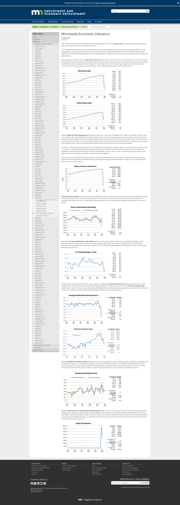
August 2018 (38, 268)
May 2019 (38, 247)
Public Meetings (66, 470)
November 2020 (40, 185)
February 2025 (39, 63)
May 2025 (38, 56)
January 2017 (39, 314)
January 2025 (39, 65)
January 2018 (39, 285)
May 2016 (38, 333)
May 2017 (38, 304)
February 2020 (39, 225)
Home (34, 26)
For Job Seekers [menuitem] (38, 22)
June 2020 (84, 26)
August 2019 (38, 240)
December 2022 (40, 125)
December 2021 (40, 154)
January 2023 (39, 123)
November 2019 (40, 232)
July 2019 (38, 242)
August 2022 (38, 135)
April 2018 (38, 278)
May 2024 (38, 85)
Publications (54, 26)
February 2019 (39, 254)
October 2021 (39, 159)
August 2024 (38, 77)
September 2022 (40, 133)
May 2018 (38, 275)
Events (64, 464)
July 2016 (38, 328)
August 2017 (38, 297)
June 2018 (38, 273)
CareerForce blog (97, 470)
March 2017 (38, 309)
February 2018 (39, 283)
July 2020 (38, 195)
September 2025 (40, 46)
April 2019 (38, 249)
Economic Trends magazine (39, 466)
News (34, 37)
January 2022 (39, 152)
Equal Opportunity (127, 474)
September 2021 (40, 161)
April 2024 (38, 87)
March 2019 (38, 251)
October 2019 (39, 235)
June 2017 (38, 302)
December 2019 (40, 230)
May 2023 (38, 113)
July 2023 (38, 109)
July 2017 (38, 299)
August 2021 (38, 164)
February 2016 (39, 340)
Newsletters (37, 347)
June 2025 (38, 53)
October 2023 (39, 101)
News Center (44, 26)
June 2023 (38, 111)
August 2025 (38, 49)
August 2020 (38, 193)
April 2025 (38, 58)
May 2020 (38, 218)
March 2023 (38, 118)
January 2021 (39, 181)
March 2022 (38, 147)
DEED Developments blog (99, 468)
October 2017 (39, 292)
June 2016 (38, 331)
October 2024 (39, 73)
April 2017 (38, 307)
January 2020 (39, 228)
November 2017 (40, 290)
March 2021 (38, 176)
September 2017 (40, 295)
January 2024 (39, 94)
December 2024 (40, 68)
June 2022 (38, 140)
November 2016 (40, 319)
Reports (34, 474)
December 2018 (40, 259)
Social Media (36, 39)
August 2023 (38, 106)
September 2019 (40, 237)
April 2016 (38, 335)
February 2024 (39, 92)
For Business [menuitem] (53, 22)
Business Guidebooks (37, 470)
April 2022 (38, 145)
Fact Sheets (35, 472)
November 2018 (40, 261)
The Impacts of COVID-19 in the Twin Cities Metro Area (46, 200)
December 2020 (40, 183)
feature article (117, 44)
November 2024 (40, 70)
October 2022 (39, 130)
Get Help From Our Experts (130, 468)
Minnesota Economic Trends (42, 345)
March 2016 (38, 338)
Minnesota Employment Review (69, 26)
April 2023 (38, 116)
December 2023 (40, 97)
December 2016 (40, 316)
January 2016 (39, 343)
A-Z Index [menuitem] (98, 22)
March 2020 (38, 223)
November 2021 (40, 157)
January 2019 (39, 256)
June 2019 (38, 244)
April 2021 (38, 173)
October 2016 (39, 321)
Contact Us (126, 464)
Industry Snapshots (41, 204)
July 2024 (38, 80)
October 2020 (39, 188)
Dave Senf (66, 38)
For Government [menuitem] (67, 22)
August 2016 (38, 326)
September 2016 (40, 323)
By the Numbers (41, 206)
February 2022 (39, 149)
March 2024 (38, 89)
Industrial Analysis (41, 208)
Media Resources (38, 350)
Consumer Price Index (42, 216)
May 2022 (38, 142)
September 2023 (40, 104)
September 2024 (40, 75)
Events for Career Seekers (69, 466)
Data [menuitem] (89, 22)
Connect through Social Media (130, 470)
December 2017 (40, 287)
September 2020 (40, 190)
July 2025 (38, 51)
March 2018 (38, 280)
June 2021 (38, 169)
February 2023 (39, 121)
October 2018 (39, 263)
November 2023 (40, 99)
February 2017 (39, 311)
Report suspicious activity (105, 3)
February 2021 (39, 178)
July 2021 (38, 166)
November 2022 (40, 128)
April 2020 (38, 220)
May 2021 (38, 171)
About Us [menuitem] (80, 22)
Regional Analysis (41, 211)
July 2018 (38, 271)
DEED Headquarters (128, 466)
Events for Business (67, 468)
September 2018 (40, 266)
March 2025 (38, 61)
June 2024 (38, 82)
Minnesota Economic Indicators (44, 213)
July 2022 (38, 137)
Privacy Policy (126, 472)
